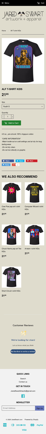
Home (4, 30)
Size (3, 102)
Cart (42, 3)
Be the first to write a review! (23, 351)
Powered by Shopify (31, 419)
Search (23, 378)
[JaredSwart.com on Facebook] (23, 396)
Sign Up (40, 408)
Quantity (5, 112)
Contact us (23, 381)
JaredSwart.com (16, 419)
